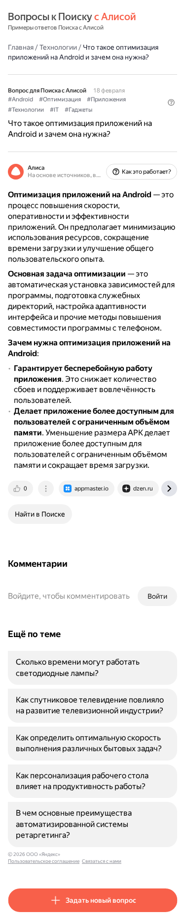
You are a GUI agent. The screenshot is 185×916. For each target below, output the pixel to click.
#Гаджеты (78, 109)
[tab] (21, 488)
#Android (20, 99)
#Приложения (106, 99)
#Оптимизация (60, 99)
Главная (21, 47)
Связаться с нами (101, 861)
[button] (171, 102)
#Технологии (26, 109)
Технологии (58, 47)
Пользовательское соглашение (43, 861)
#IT (54, 109)
